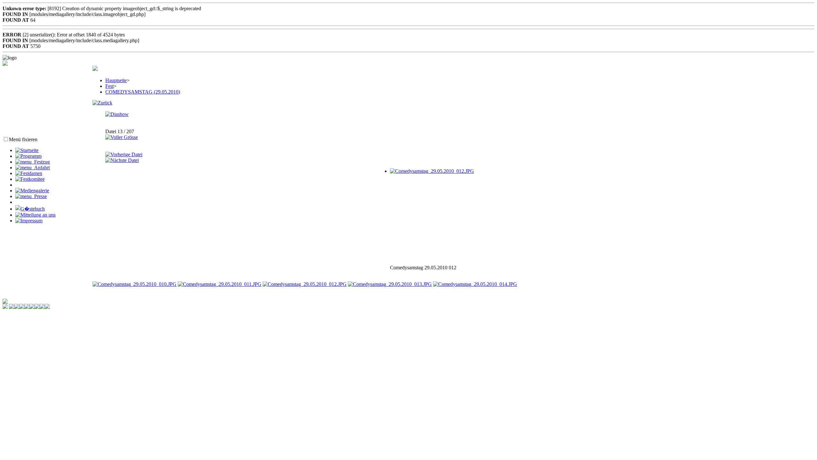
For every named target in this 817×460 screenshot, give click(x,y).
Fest (109, 86)
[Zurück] (102, 102)
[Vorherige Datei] (123, 154)
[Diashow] (117, 114)
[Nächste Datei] (122, 160)
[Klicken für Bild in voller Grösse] (432, 171)
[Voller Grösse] (121, 137)
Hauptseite (116, 80)
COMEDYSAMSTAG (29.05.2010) (142, 92)
